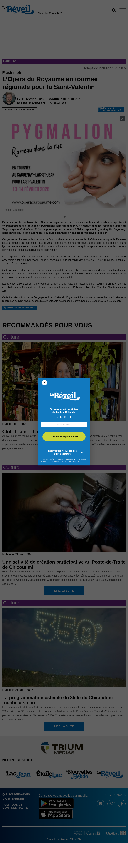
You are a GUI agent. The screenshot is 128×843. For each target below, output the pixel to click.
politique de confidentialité (76, 459)
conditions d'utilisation (53, 461)
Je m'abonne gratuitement (64, 436)
